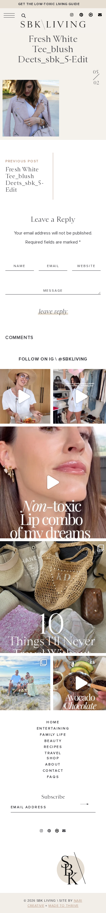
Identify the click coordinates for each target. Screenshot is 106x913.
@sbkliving (72, 359)
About (53, 764)
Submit (81, 804)
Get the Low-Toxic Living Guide (48, 4)
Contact (53, 771)
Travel (53, 753)
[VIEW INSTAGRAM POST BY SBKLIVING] (45, 417)
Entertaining (53, 728)
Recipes (53, 747)
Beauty (53, 741)
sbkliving (22, 374)
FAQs (53, 777)
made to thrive (63, 906)
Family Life (53, 735)
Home (52, 722)
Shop (53, 758)
